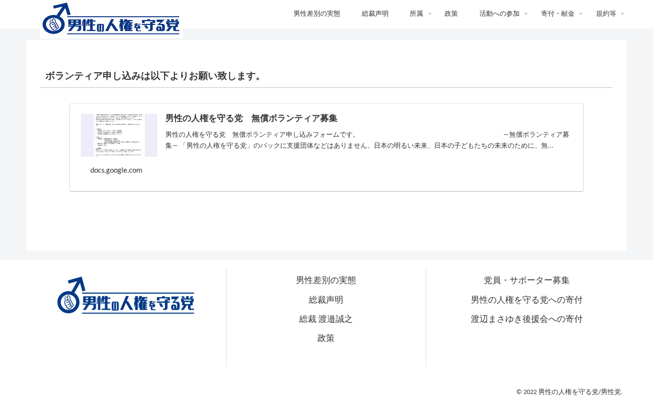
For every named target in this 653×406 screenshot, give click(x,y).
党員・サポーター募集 (527, 280)
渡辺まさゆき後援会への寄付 (527, 319)
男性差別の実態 (326, 280)
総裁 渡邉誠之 (326, 319)
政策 (326, 338)
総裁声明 (326, 300)
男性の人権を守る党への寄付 (527, 300)
